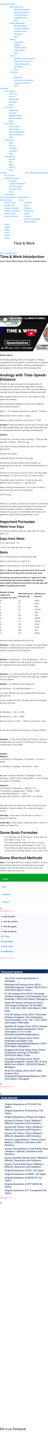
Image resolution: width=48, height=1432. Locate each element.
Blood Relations (20, 26)
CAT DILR (8, 107)
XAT (1, 1283)
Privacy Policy (6, 1387)
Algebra (17, 45)
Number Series (20, 31)
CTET (2, 1270)
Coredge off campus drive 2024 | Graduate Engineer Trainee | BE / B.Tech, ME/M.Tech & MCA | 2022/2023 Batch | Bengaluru (26, 1063)
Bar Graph (4, 1246)
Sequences (13, 110)
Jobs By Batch (9, 916)
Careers (27, 213)
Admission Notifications (19, 197)
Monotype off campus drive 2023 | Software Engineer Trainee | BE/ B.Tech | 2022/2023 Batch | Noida (26, 987)
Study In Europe (11, 216)
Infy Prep (13, 181)
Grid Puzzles (5, 1254)
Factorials (13, 102)
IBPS (11, 164)
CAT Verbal (9, 124)
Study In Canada (11, 208)
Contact (27, 216)
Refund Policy (6, 1384)
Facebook (4, 1403)
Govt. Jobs (7, 946)
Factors (12, 96)
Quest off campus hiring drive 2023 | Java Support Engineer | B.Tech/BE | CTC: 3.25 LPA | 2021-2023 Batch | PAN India (25, 1006)
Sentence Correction (22, 61)
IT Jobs (6, 936)
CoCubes (4, 1339)
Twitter (3, 1409)
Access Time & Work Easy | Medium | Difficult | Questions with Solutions (24, 1165)
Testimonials (5, 1390)
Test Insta (4, 88)
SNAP (2, 1273)
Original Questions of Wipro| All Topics (25, 1117)
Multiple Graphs (15, 115)
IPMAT (2, 1275)
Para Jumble (14, 126)
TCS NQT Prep (15, 189)
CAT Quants (9, 91)
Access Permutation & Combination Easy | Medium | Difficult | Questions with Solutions (26, 1151)
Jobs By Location (10, 921)
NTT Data (4, 1337)
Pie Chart (13, 113)
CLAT (2, 1281)
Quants (12, 39)
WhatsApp (4, 1417)
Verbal (12, 56)
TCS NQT (13, 148)
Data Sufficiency (21, 15)
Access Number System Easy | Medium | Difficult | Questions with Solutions (26, 1159)
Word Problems (15, 118)
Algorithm (18, 77)
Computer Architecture (23, 80)
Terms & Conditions (8, 1395)
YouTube (3, 1414)
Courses (3, 173)
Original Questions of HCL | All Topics (24, 1170)
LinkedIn (3, 1411)
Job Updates (5, 1301)
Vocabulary (18, 67)
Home (2, 4)
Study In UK (9, 205)
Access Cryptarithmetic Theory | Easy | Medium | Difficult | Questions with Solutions (25, 1142)
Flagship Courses (11, 178)
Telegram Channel (7, 1419)
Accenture (13, 151)
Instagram (4, 1406)
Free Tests (4, 197)
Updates (27, 208)
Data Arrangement (21, 12)
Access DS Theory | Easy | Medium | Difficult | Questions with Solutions (24, 1134)
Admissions (5, 1299)
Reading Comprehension (24, 58)
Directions (18, 34)
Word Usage (14, 129)
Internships (8, 941)
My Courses (9, 175)
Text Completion (16, 134)
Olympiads (4, 1355)
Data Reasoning (16, 7)
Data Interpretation (22, 9)
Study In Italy (10, 202)
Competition (9, 156)
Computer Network (22, 83)
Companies (9, 140)
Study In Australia (11, 211)
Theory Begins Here (8, 253)
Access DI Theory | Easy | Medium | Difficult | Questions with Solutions (23, 1122)
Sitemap (3, 1379)
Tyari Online (10, 4)
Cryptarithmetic (20, 18)
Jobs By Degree (10, 926)
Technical (13, 72)
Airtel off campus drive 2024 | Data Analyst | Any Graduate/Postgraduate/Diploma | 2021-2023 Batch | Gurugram (26, 1074)
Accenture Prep (15, 186)
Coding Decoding (21, 28)
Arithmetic (18, 42)
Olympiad (28, 202)
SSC (11, 162)
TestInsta (4, 1353)
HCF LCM (13, 94)
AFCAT (12, 167)
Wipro (11, 143)
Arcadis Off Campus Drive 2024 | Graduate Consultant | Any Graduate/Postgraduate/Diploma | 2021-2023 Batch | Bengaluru (26, 1042)
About (26, 205)
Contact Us (5, 1382)
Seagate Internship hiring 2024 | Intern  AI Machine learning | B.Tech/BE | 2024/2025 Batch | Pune (25, 1053)
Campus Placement (17, 183)
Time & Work (19, 50)
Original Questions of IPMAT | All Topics (25, 1174)
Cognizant (4, 1331)
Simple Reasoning (16, 23)
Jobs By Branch (10, 931)
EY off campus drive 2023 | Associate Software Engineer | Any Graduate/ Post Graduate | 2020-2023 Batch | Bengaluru (26, 996)
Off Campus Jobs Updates (36, 173)
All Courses (9, 194)
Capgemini (4, 1334)
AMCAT (12, 159)
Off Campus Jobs (7, 1364)
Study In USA (10, 213)
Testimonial (28, 211)
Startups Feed (30, 222)
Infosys (12, 145)
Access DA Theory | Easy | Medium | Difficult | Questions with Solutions (24, 1128)
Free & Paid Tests (7, 1361)
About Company (7, 1392)
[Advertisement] (24, 289)
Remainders (14, 99)
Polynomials (5, 1251)
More (16, 20)
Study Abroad (6, 200)
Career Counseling (8, 1310)
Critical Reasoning (21, 64)
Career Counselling (32, 219)
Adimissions (8, 951)
